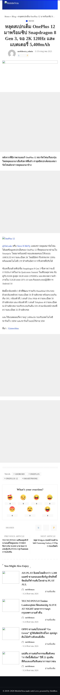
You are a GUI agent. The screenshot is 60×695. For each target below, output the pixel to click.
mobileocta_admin (25, 51)
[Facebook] (19, 55)
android (20, 474)
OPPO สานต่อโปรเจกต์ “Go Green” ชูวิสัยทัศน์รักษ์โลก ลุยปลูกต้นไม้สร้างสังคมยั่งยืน (39, 633)
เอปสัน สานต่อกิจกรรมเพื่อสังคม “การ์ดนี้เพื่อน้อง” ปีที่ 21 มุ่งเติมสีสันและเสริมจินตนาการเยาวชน (39, 657)
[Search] (53, 5)
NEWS (31, 21)
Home (7, 16)
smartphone (31, 478)
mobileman (29, 590)
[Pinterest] (24, 55)
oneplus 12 (12, 478)
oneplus (35, 474)
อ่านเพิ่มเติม (50, 591)
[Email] (27, 55)
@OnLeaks (7, 246)
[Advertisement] (30, 122)
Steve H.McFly (23, 246)
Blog (14, 16)
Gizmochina (13, 328)
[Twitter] (21, 55)
